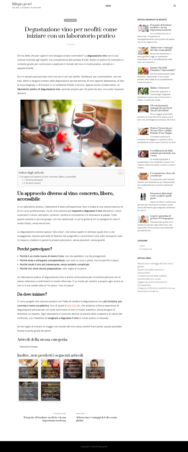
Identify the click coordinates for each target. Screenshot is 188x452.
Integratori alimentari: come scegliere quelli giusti (161, 196)
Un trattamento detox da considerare (162, 174)
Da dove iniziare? (33, 183)
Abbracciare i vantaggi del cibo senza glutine (96, 419)
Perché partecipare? (34, 179)
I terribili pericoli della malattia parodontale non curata (162, 153)
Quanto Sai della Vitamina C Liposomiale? (162, 69)
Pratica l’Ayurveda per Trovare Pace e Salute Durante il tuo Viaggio (161, 131)
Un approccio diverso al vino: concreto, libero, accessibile (48, 176)
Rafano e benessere (160, 88)
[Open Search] (174, 5)
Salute (108, 5)
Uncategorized (70, 20)
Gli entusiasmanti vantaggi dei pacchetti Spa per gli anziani (161, 108)
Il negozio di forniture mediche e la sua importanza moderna (45, 419)
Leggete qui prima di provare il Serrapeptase (162, 217)
